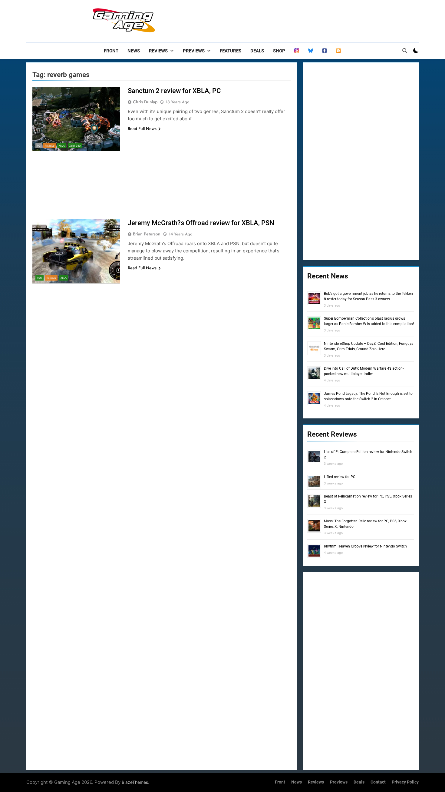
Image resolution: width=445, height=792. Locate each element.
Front (111, 51)
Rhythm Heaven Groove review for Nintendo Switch (365, 546)
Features (230, 51)
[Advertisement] (308, 19)
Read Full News (142, 128)
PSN (39, 278)
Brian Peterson (146, 234)
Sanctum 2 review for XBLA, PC (174, 91)
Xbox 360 (75, 146)
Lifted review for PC (339, 477)
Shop (279, 51)
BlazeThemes (135, 782)
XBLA (62, 146)
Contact (378, 782)
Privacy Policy (405, 782)
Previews (194, 51)
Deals (257, 51)
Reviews (158, 51)
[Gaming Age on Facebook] (324, 51)
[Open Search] (404, 50)
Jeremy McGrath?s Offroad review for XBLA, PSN (201, 223)
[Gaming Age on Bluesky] (311, 51)
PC (38, 146)
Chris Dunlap (145, 102)
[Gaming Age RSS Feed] (338, 51)
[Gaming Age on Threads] (297, 51)
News (133, 51)
